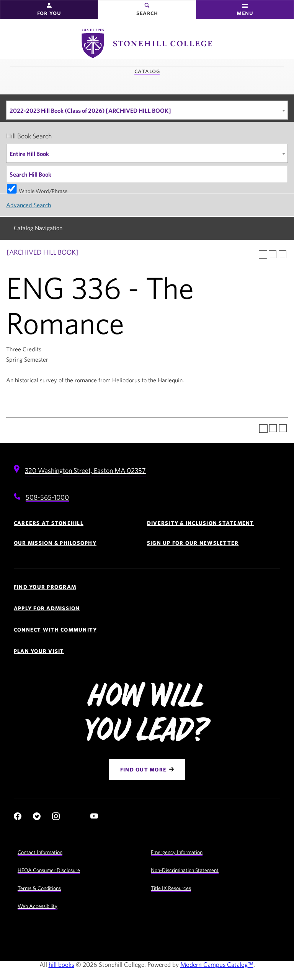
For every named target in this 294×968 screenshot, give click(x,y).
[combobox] (147, 110)
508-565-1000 (47, 497)
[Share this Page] (263, 254)
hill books (61, 964)
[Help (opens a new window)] (282, 254)
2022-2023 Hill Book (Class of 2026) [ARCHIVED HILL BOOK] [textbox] (90, 110)
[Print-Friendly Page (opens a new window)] (272, 254)
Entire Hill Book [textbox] (29, 153)
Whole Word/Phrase (43, 190)
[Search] (280, 174)
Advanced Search (28, 204)
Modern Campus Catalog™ (216, 964)
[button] (49, 9)
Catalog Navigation (38, 227)
